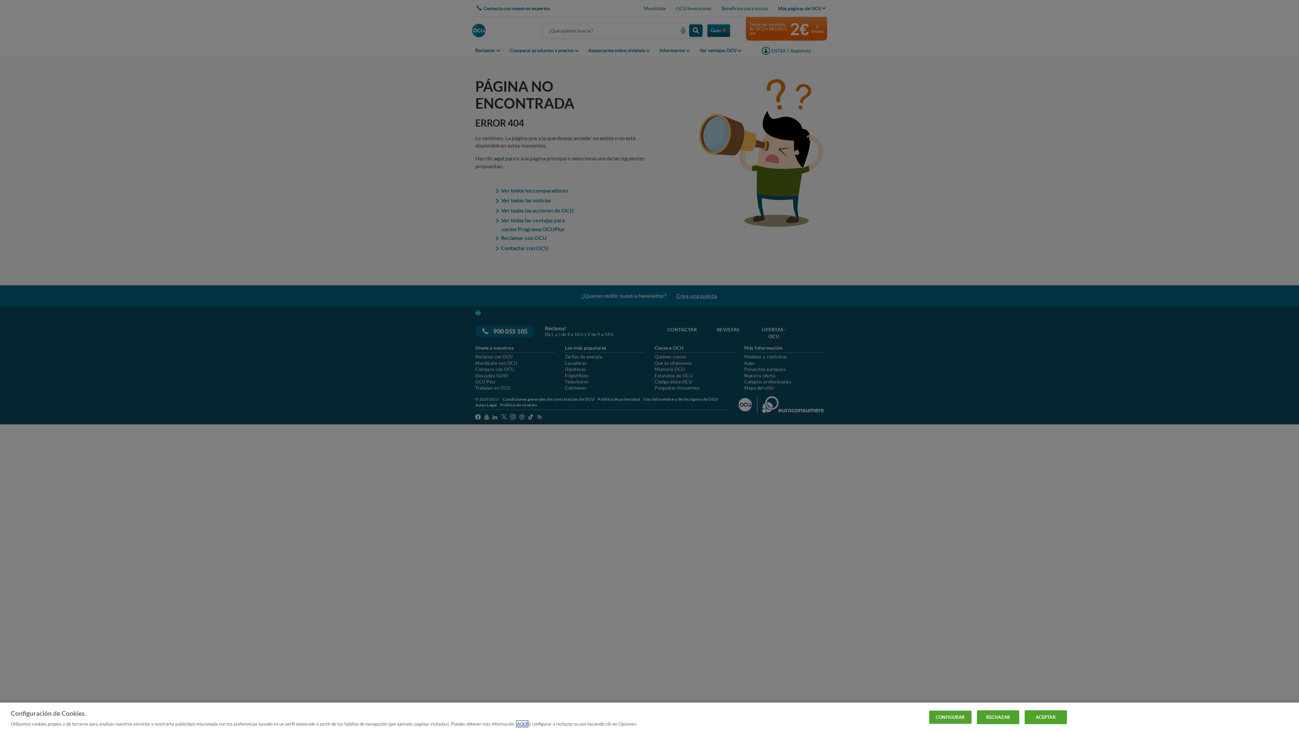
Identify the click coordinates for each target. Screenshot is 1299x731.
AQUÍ (522, 724)
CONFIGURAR (950, 716)
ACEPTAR (1046, 716)
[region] (649, 717)
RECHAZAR (998, 716)
